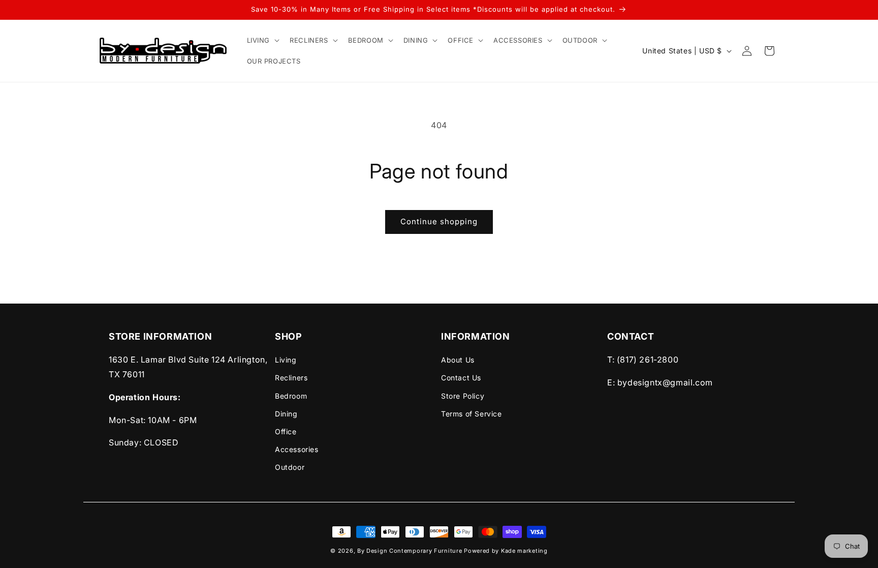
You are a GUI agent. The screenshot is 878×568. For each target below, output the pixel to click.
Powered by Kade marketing (506, 550)
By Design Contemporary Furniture (410, 550)
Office (286, 431)
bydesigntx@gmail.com (665, 382)
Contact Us (461, 377)
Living (286, 359)
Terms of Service (471, 413)
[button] (262, 40)
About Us (458, 359)
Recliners (291, 377)
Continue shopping (439, 221)
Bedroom (291, 396)
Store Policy (462, 396)
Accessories (297, 449)
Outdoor (289, 467)
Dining (286, 413)
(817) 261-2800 (647, 359)
